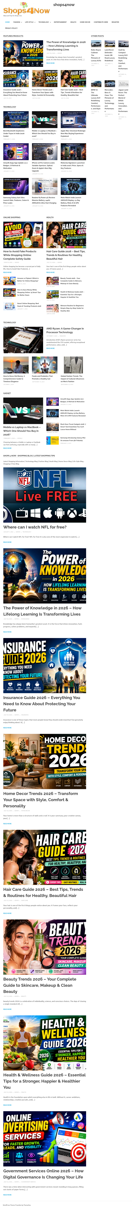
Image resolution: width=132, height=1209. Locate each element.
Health (73, 22)
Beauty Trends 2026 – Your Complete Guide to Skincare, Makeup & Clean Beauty (71, 281)
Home (7, 22)
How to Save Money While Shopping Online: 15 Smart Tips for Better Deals (29, 292)
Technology (43, 22)
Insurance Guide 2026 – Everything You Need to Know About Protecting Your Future (15, 92)
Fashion (16, 22)
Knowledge (25, 619)
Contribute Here (101, 22)
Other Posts (97, 36)
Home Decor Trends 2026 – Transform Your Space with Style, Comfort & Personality (43, 92)
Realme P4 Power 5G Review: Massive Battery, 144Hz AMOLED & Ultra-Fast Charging (44, 200)
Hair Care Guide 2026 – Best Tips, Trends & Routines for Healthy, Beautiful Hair (72, 92)
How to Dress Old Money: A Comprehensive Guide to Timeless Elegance (14, 378)
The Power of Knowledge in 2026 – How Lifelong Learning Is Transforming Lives (66, 46)
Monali (19, 438)
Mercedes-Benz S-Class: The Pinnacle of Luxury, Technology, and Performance (109, 100)
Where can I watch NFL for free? (35, 527)
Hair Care (24, 900)
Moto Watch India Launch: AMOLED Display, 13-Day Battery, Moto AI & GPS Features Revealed (73, 413)
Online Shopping (11, 217)
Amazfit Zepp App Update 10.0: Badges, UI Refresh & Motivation (15, 165)
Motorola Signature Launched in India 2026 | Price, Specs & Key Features (72, 165)
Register (115, 22)
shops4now (64, 4)
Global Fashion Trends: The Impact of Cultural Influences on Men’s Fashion (72, 378)
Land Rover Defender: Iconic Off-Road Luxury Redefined (110, 55)
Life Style (29, 22)
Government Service (28, 1182)
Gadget (7, 393)
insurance (24, 715)
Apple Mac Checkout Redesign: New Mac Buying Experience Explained (73, 133)
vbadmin (63, 336)
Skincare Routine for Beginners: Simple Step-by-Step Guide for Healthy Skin (72, 308)
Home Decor (85, 22)
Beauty (23, 996)
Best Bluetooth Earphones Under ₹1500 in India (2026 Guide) (13, 133)
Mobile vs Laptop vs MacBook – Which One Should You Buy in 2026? (44, 133)
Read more (50, 63)
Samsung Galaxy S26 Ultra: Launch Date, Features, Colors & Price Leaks (16, 200)
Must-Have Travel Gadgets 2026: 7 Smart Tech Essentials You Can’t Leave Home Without (73, 426)
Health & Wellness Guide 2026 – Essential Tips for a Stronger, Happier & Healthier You (72, 294)
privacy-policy (11, 28)
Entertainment (60, 22)
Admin (59, 53)
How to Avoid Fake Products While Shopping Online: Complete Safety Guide (19, 255)
